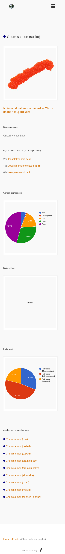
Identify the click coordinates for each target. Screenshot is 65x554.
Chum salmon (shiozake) (20, 475)
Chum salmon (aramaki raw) (21, 460)
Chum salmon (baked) (18, 453)
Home (6, 539)
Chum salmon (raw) (17, 439)
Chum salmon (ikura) (17, 482)
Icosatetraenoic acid (19, 159)
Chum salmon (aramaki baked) (23, 468)
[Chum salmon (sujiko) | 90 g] (30, 97)
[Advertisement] (32, 20)
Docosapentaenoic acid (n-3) (23, 165)
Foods (15, 539)
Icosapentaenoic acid (19, 172)
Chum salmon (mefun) (18, 489)
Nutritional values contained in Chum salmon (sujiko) (28, 110)
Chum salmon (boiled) (18, 446)
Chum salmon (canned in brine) (23, 497)
